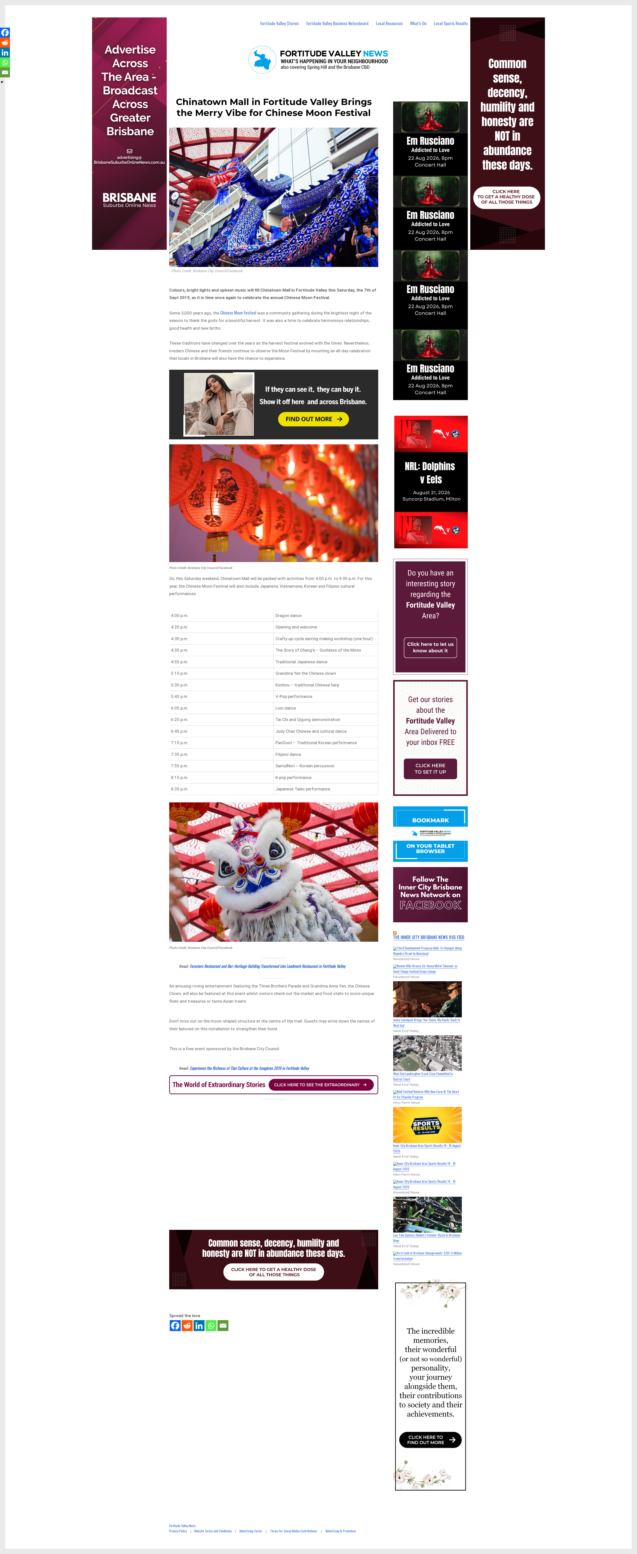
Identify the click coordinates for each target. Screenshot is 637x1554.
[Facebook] (175, 1325)
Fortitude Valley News (182, 1525)
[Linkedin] (199, 1325)
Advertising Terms (250, 1530)
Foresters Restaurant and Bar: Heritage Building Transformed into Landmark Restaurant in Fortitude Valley (267, 966)
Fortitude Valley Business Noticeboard (337, 23)
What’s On (418, 23)
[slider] (435, 544)
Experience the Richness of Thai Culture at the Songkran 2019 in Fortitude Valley (249, 1068)
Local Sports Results (451, 23)
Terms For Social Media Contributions (293, 1530)
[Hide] (2, 82)
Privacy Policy (178, 1530)
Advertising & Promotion (340, 1530)
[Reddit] (187, 1325)
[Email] (222, 1325)
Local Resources (389, 23)
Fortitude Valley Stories (279, 23)
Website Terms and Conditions (213, 1530)
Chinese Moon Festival (238, 313)
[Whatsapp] (211, 1325)
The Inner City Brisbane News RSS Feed (429, 937)
